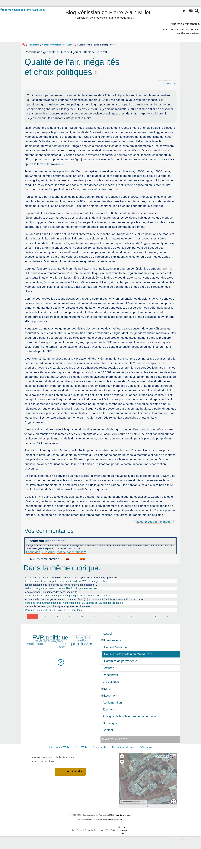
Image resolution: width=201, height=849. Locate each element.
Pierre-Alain (171, 84)
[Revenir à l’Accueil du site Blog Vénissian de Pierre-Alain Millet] (26, 24)
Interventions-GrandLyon (49, 640)
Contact (108, 730)
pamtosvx (81, 644)
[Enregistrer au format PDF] (96, 72)
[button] (184, 11)
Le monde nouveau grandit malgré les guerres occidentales (57, 606)
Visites (60, 647)
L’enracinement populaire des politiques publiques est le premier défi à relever (67, 595)
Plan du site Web (59, 747)
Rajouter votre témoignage (153, 521)
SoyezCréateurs (105, 819)
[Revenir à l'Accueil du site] (24, 44)
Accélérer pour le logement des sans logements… (52, 592)
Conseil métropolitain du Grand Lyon (58, 45)
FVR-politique (50, 637)
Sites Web (81, 747)
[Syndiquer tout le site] (123, 830)
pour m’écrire (73, 771)
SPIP (121, 819)
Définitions (146, 747)
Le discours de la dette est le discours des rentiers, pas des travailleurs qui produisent (72, 577)
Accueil (107, 633)
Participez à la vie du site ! (183, 839)
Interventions (33, 45)
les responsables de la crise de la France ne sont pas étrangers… (61, 584)
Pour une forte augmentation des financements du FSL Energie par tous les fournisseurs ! (74, 602)
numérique (57, 644)
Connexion (33, 552)
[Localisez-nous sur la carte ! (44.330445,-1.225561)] (61, 662)
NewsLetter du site (123, 747)
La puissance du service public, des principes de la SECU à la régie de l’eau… (68, 581)
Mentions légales (124, 815)
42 (156, 616)
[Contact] (190, 11)
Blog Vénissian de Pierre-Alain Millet (107, 14)
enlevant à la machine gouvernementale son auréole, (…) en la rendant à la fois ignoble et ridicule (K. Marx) (84, 599)
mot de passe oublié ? (71, 552)
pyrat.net (89, 819)
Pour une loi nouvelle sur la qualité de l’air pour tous (53, 610)
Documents (99, 747)
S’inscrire (48, 552)
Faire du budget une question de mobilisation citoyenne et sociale (61, 588)
